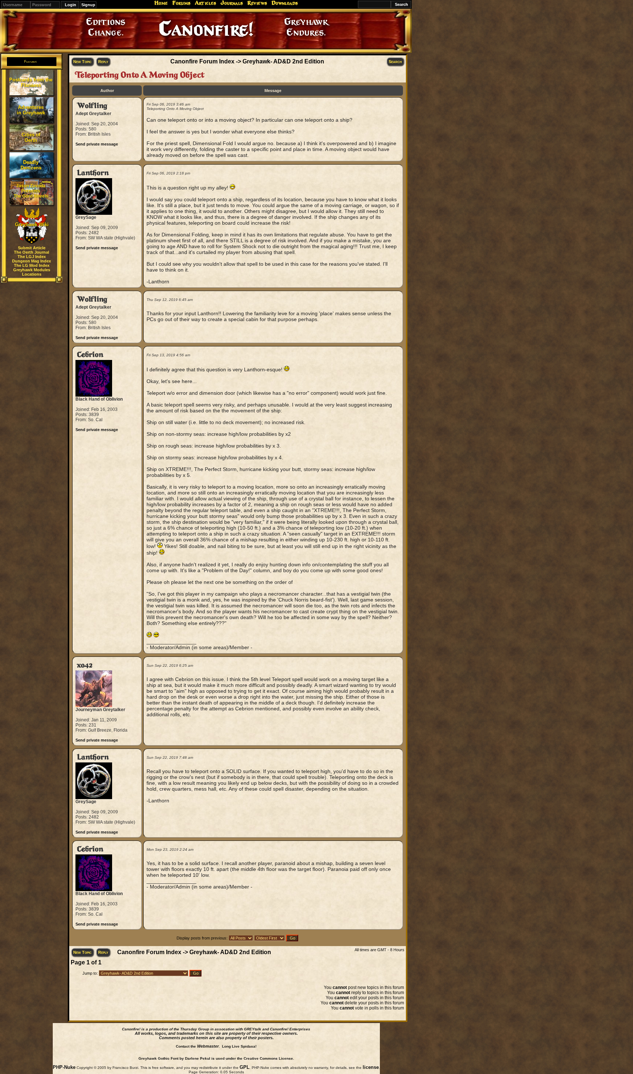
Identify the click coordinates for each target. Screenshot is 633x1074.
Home (161, 3)
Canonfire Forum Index (202, 61)
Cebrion (90, 354)
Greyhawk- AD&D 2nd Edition (283, 61)
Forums (181, 3)
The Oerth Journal (31, 252)
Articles (205, 3)
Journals (232, 3)
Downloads (284, 3)
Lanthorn (93, 173)
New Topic (82, 61)
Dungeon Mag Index (31, 261)
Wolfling (92, 106)
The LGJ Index (32, 256)
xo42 (84, 665)
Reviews (257, 3)
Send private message (96, 144)
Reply (103, 61)
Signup (88, 5)
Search (395, 61)
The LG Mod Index (31, 265)
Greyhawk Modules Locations (31, 272)
